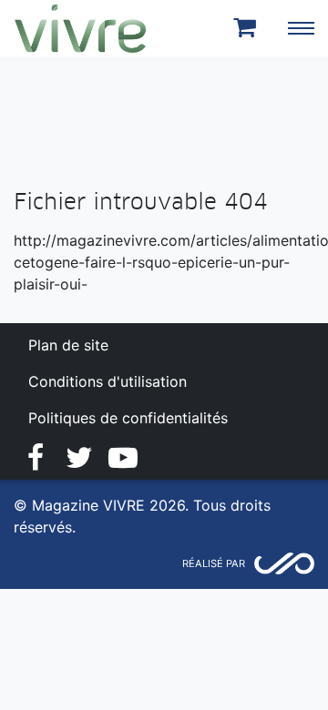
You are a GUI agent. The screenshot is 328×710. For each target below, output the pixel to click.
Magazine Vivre (80, 28)
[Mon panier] (247, 28)
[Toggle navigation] (300, 28)
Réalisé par (213, 563)
